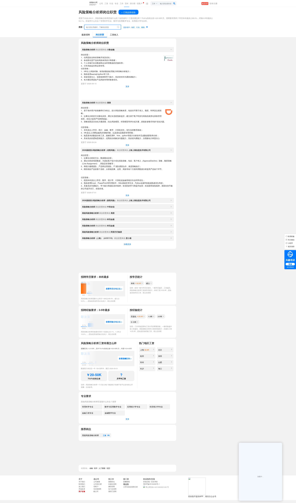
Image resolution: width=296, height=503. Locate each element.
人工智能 (102, 468)
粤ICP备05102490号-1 (151, 484)
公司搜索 (97, 481)
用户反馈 (82, 491)
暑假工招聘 (112, 491)
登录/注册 (213, 3)
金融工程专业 (87, 413)
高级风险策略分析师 (90, 435)
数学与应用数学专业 (113, 406)
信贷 (108, 468)
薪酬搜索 (126, 481)
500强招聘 (97, 489)
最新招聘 (86, 34)
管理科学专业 (87, 406)
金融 (91, 468)
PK (108, 435)
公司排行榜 (98, 484)
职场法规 (146, 481)
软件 (95, 468)
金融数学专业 (110, 413)
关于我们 (82, 481)
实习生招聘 (112, 489)
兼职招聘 (111, 486)
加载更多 (127, 244)
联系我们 (82, 484)
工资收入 (114, 34)
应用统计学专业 (133, 406)
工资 (104, 435)
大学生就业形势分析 (130, 487)
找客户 (96, 486)
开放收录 (82, 489)
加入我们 (82, 486)
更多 (127, 86)
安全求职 (154, 481)
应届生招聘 (112, 484)
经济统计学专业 (156, 406)
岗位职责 (100, 34)
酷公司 (96, 491)
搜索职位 (111, 481)
